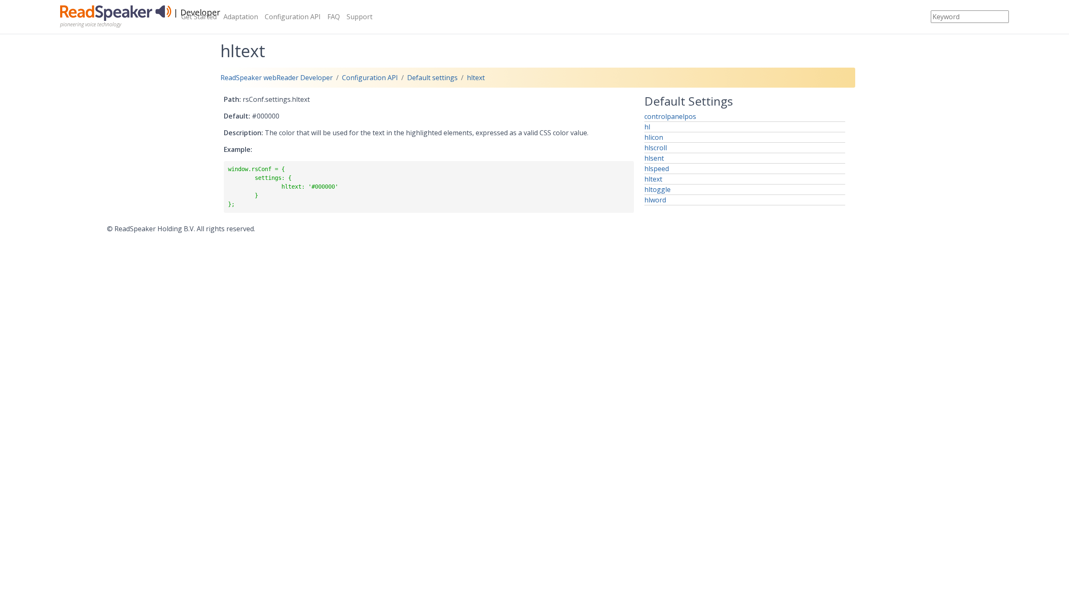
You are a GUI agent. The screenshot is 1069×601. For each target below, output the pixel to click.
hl (647, 126)
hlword (655, 200)
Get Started (199, 16)
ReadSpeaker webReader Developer (276, 77)
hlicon (653, 137)
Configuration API (293, 16)
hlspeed (656, 168)
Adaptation (240, 16)
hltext (476, 77)
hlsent (654, 158)
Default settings (432, 77)
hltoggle (657, 189)
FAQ (333, 16)
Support (359, 16)
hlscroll (655, 147)
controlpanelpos (670, 116)
